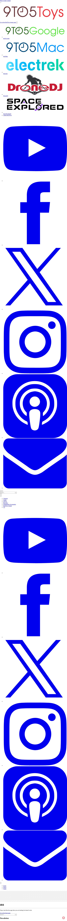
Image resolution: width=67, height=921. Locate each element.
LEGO (5, 501)
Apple (4, 500)
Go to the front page (5, 913)
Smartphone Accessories (9, 504)
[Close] (63, 896)
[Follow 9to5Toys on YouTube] (35, 573)
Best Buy (5, 503)
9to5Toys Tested (7, 506)
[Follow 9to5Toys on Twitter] (35, 701)
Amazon (5, 498)
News (4, 887)
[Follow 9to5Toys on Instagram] (35, 765)
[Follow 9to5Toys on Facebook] (35, 637)
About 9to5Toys (7, 115)
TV (4, 507)
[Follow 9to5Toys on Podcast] (35, 829)
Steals (4, 888)
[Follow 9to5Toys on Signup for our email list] (35, 880)
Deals (4, 886)
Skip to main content (5, 0)
